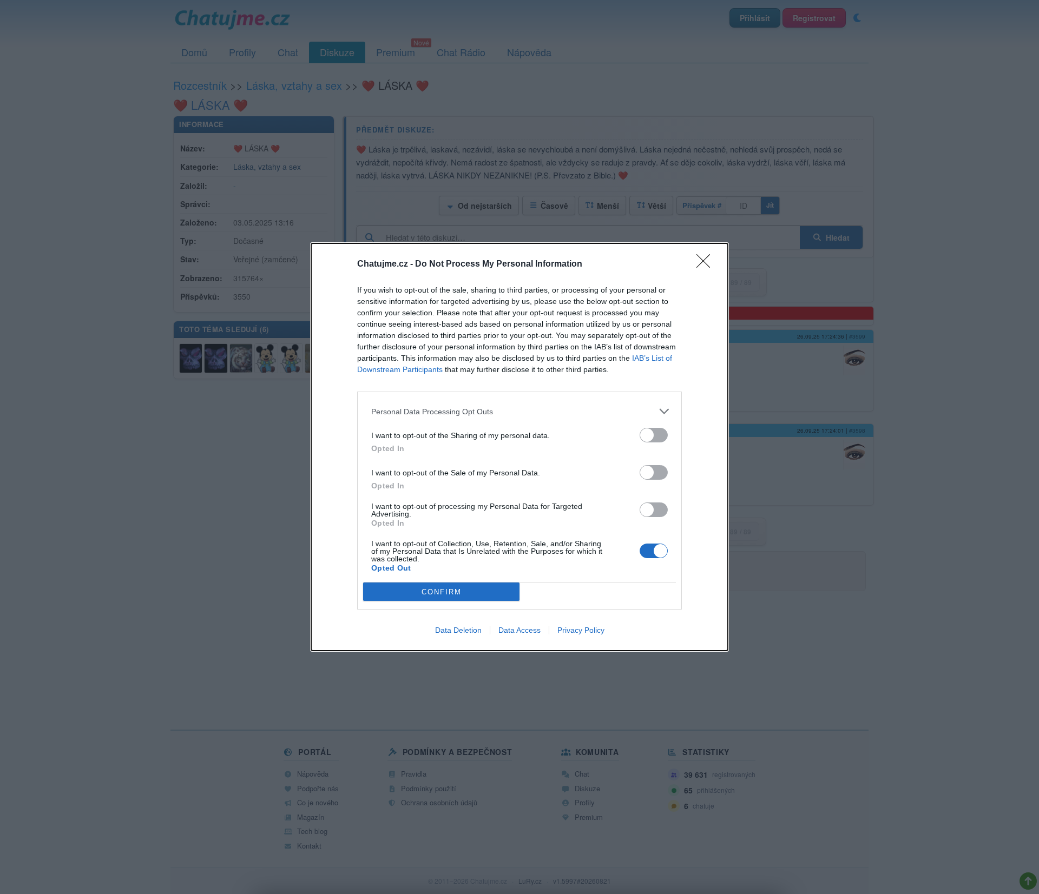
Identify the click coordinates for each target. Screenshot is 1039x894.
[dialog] (519, 447)
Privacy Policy (580, 630)
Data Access (519, 630)
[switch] (654, 435)
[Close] (706, 264)
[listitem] (519, 411)
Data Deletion (458, 630)
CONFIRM (442, 592)
